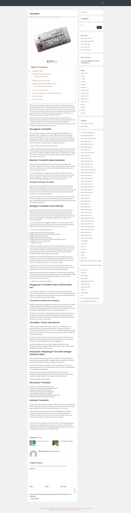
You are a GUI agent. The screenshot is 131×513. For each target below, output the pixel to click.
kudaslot (83, 255)
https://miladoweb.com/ (86, 181)
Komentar (33, 468)
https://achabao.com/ (86, 235)
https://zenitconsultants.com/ (88, 132)
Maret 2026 (83, 87)
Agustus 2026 (84, 73)
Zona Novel (84, 12)
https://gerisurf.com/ (86, 201)
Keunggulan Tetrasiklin (37, 71)
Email (47, 486)
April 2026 (83, 84)
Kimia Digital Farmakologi (66, 441)
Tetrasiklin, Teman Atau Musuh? (40, 90)
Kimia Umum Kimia (85, 44)
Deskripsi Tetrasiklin (37, 99)
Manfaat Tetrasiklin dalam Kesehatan (41, 74)
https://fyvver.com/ (85, 204)
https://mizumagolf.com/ (87, 178)
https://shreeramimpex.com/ (88, 152)
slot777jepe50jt (84, 275)
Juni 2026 (83, 79)
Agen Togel (83, 258)
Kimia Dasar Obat (85, 47)
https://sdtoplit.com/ (86, 155)
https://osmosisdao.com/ (87, 167)
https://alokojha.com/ (86, 232)
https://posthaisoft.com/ (87, 164)
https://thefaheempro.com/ (87, 144)
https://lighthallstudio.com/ (87, 187)
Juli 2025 (83, 104)
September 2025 (85, 99)
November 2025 (85, 93)
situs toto (83, 246)
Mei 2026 (83, 82)
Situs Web (63, 486)
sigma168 (83, 252)
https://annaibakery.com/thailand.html (90, 298)
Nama (32, 486)
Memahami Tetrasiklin (37, 96)
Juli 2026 (83, 76)
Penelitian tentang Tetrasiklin (41, 76)
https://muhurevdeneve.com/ (88, 172)
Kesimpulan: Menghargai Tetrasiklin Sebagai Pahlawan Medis (47, 93)
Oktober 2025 (84, 96)
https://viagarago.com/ (86, 141)
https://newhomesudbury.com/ (88, 169)
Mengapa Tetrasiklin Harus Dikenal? (41, 80)
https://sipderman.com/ (86, 147)
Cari (82, 25)
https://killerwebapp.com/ (87, 192)
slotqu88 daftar (84, 292)
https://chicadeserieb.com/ (87, 221)
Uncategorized (84, 126)
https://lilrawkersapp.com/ (87, 184)
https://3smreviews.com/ (87, 238)
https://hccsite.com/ (85, 195)
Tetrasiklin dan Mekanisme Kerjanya (43, 86)
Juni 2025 (83, 107)
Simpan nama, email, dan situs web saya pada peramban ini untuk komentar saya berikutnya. (53, 492)
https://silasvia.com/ (86, 150)
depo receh (83, 249)
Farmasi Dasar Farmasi (43, 441)
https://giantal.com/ (85, 198)
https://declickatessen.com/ (87, 218)
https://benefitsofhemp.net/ (87, 229)
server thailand (84, 241)
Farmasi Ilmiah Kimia (86, 50)
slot (82, 295)
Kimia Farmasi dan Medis (55, 17)
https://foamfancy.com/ (86, 209)
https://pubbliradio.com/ (86, 161)
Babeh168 (83, 290)
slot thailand (84, 243)
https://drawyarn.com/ (86, 215)
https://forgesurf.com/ (86, 206)
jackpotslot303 (84, 278)
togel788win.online (85, 284)
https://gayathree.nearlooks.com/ (89, 301)
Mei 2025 (83, 110)
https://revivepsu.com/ (86, 158)
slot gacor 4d (84, 270)
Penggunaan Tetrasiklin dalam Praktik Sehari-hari (44, 83)
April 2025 (83, 113)
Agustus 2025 (84, 101)
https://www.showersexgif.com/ (88, 138)
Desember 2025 (85, 90)
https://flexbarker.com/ (86, 212)
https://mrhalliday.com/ (86, 175)
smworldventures (40, 17)
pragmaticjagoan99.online (87, 281)
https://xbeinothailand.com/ (87, 135)
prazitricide (83, 272)
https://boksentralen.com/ (87, 224)
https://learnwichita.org (86, 189)
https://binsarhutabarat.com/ (88, 226)
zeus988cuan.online (85, 287)
